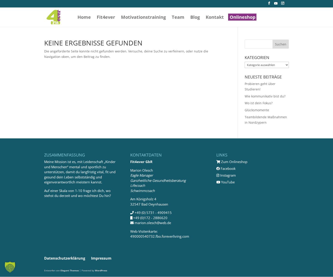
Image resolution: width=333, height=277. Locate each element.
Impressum (101, 258)
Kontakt (215, 18)
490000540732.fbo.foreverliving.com (159, 236)
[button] (10, 267)
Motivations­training (143, 18)
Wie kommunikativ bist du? (265, 96)
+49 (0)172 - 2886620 (150, 217)
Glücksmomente (257, 110)
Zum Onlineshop (233, 161)
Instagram (227, 175)
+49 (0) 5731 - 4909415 (153, 212)
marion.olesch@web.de (153, 222)
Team (178, 18)
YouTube (227, 182)
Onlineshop (243, 18)
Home (84, 18)
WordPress (101, 270)
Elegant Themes (69, 270)
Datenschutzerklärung (64, 258)
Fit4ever (106, 18)
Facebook (228, 168)
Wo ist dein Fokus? (259, 103)
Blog (195, 18)
